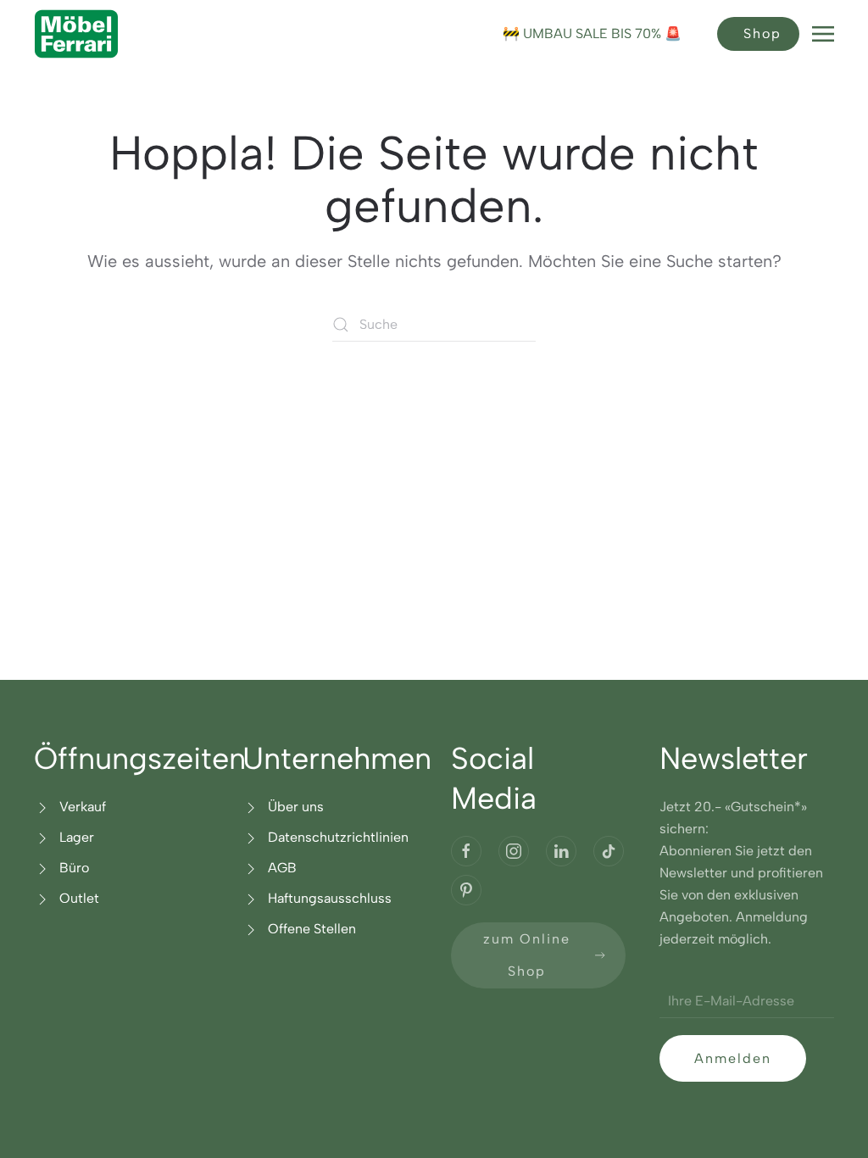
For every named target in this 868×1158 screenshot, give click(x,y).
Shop (762, 33)
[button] (823, 34)
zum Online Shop (526, 955)
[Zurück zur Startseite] (76, 34)
